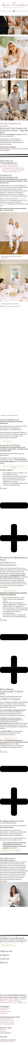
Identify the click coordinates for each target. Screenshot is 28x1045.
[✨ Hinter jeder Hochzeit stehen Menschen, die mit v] (7, 987)
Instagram (4, 955)
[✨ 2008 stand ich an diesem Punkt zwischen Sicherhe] (7, 970)
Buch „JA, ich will (21, 198)
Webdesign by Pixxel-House (7, 1041)
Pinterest (4, 962)
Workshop (25, 200)
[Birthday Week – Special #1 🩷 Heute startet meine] (7, 978)
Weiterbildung (3, 204)
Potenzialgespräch (5, 148)
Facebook (4, 958)
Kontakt (3, 1036)
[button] (14, 11)
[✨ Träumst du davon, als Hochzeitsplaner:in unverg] (21, 987)
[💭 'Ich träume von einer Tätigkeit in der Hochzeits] (21, 970)
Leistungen (5, 1006)
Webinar (7, 200)
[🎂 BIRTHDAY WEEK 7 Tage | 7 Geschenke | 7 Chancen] (21, 978)
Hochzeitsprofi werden (10, 1017)
